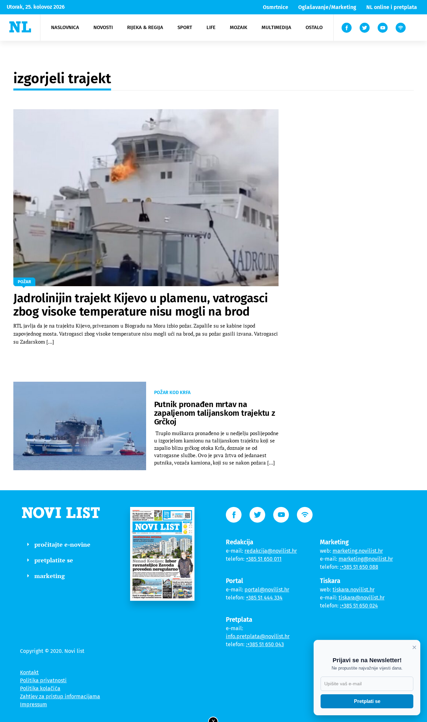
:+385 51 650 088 (359, 567)
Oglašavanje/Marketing (327, 7)
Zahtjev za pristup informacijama (60, 696)
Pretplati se (367, 701)
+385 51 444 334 (264, 597)
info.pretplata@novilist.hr (258, 636)
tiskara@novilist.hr (362, 597)
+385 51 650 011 (264, 559)
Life (211, 27)
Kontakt (29, 672)
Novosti (103, 27)
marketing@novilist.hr (366, 559)
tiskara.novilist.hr (354, 589)
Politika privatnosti (43, 680)
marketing (49, 576)
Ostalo (314, 27)
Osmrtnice (275, 7)
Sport (184, 27)
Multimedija (276, 27)
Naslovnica (65, 27)
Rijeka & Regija (145, 27)
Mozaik (238, 27)
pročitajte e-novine (62, 544)
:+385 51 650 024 (359, 605)
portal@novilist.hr (267, 589)
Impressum (33, 704)
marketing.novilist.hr (358, 551)
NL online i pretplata (391, 7)
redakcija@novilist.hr (271, 551)
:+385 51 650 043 (265, 644)
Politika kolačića (40, 688)
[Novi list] (20, 27)
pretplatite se (53, 560)
